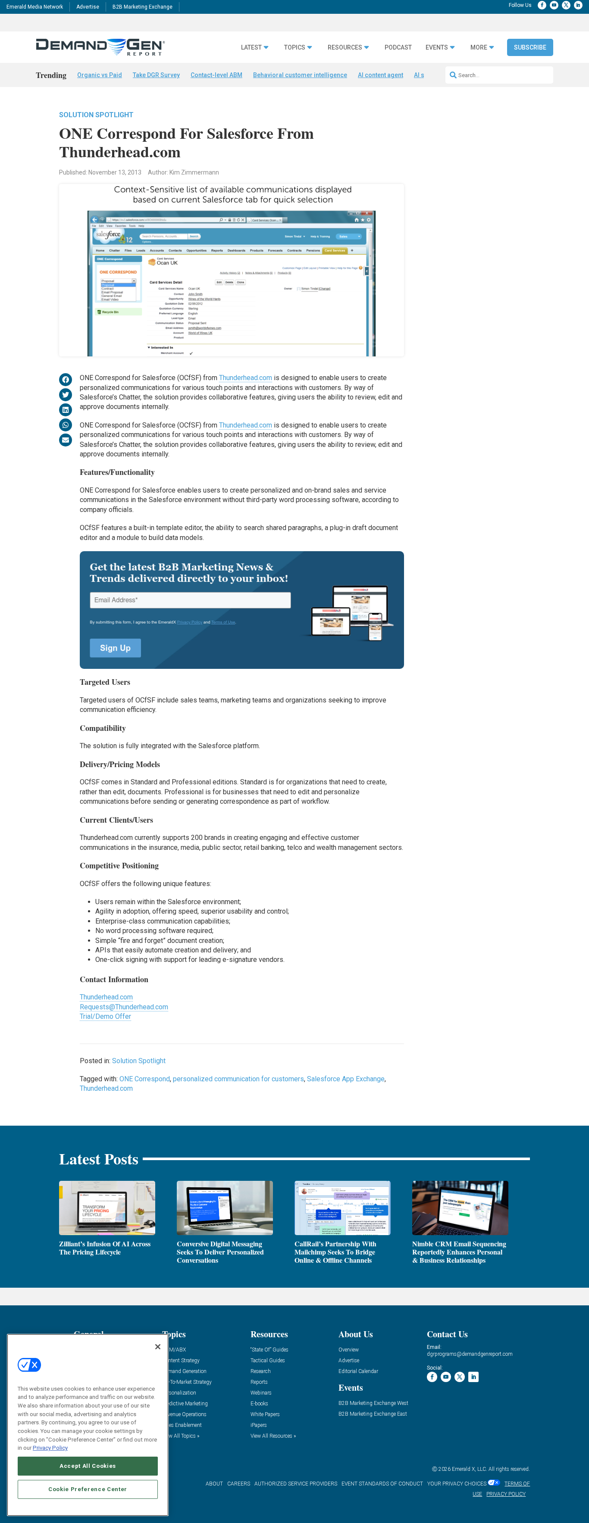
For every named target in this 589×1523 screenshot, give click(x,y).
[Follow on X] (566, 5)
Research (261, 1371)
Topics (294, 47)
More (478, 47)
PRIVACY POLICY (506, 1494)
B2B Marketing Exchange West (373, 1403)
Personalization (179, 1393)
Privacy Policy (50, 1448)
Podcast (398, 47)
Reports (259, 1382)
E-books (259, 1404)
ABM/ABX (174, 1350)
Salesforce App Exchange (346, 1079)
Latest (251, 47)
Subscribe (530, 47)
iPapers (259, 1425)
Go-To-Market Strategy (187, 1382)
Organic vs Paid (99, 75)
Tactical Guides (268, 1361)
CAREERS (238, 1484)
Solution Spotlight (96, 115)
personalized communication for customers (238, 1079)
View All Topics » (180, 1436)
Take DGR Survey (156, 75)
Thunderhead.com (245, 378)
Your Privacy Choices (456, 1484)
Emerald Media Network (34, 6)
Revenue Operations (184, 1414)
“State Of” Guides (269, 1350)
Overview (348, 1350)
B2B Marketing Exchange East (372, 1414)
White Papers (265, 1414)
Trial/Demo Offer (105, 1016)
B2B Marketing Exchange (142, 6)
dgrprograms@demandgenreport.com (470, 1354)
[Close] (157, 1346)
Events (437, 47)
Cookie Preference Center (87, 1489)
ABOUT (214, 1484)
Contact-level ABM (216, 75)
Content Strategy (181, 1361)
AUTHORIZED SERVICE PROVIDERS (295, 1484)
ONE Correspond (144, 1079)
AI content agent (380, 75)
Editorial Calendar (358, 1371)
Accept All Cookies (88, 1466)
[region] (88, 1425)
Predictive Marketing (185, 1404)
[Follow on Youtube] (554, 5)
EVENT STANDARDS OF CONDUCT (382, 1484)
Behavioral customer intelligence (300, 75)
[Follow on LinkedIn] (578, 5)
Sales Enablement (182, 1425)
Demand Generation (184, 1371)
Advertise (87, 6)
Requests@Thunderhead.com (124, 1007)
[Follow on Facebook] (542, 5)
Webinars (261, 1393)
